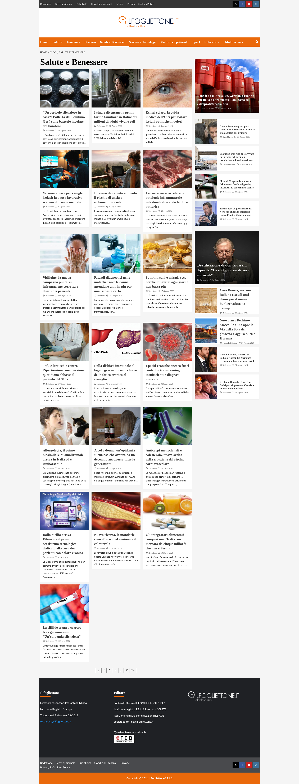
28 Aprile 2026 (64, 468)
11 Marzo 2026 (64, 641)
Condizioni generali (101, 3)
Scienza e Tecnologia (142, 42)
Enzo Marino (228, 137)
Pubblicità (81, 3)
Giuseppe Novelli (207, 108)
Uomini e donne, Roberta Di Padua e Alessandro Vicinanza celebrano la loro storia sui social (237, 358)
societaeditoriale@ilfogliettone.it (133, 721)
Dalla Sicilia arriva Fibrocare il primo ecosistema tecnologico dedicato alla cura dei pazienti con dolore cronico (63, 544)
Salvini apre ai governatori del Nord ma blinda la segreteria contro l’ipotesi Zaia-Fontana (236, 212)
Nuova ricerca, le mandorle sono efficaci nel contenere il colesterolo (115, 539)
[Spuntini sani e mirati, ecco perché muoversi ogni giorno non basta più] (167, 253)
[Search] (257, 42)
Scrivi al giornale (64, 3)
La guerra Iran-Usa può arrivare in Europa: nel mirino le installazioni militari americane (237, 157)
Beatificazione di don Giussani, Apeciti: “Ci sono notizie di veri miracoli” (223, 270)
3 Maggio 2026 (115, 384)
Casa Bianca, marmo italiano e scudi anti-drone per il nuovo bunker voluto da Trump (235, 299)
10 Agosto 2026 (115, 126)
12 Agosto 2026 (64, 131)
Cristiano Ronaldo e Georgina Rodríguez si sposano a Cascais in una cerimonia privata (237, 385)
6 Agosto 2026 (167, 126)
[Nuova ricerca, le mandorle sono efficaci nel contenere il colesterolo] (116, 511)
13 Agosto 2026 (241, 392)
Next (133, 670)
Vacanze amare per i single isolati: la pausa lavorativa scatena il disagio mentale (63, 197)
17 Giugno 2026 (167, 291)
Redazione (45, 3)
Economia (73, 42)
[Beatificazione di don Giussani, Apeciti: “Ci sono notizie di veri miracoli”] (227, 258)
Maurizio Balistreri (230, 343)
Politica (57, 42)
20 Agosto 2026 (245, 164)
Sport (196, 42)
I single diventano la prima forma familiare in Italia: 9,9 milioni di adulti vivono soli (115, 116)
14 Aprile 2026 (167, 468)
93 (127, 670)
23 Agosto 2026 (224, 108)
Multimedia (233, 42)
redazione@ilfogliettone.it (55, 721)
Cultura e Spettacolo (174, 42)
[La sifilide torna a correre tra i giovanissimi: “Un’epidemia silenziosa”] (64, 603)
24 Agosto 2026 (218, 280)
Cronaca (90, 42)
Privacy (119, 3)
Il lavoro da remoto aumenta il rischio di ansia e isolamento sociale (115, 197)
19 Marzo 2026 (167, 553)
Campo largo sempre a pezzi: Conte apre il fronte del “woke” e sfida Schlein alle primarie (237, 129)
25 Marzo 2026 (115, 548)
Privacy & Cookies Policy (140, 3)
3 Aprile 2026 (63, 557)
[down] (219, 42)
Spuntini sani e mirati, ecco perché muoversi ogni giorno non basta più (167, 281)
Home (44, 42)
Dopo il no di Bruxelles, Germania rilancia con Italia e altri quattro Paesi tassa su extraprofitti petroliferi (225, 100)
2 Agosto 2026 (64, 207)
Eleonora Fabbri (229, 164)
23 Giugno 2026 (64, 296)
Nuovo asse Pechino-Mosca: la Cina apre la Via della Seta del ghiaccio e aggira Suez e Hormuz (237, 329)
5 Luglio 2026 (115, 207)
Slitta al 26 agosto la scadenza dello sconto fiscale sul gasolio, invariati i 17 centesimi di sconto (237, 184)
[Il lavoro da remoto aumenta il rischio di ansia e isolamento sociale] (116, 169)
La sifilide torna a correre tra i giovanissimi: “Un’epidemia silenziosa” (62, 632)
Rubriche (210, 42)
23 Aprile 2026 (115, 468)
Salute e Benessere (112, 42)
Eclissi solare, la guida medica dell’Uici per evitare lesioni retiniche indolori (166, 116)
